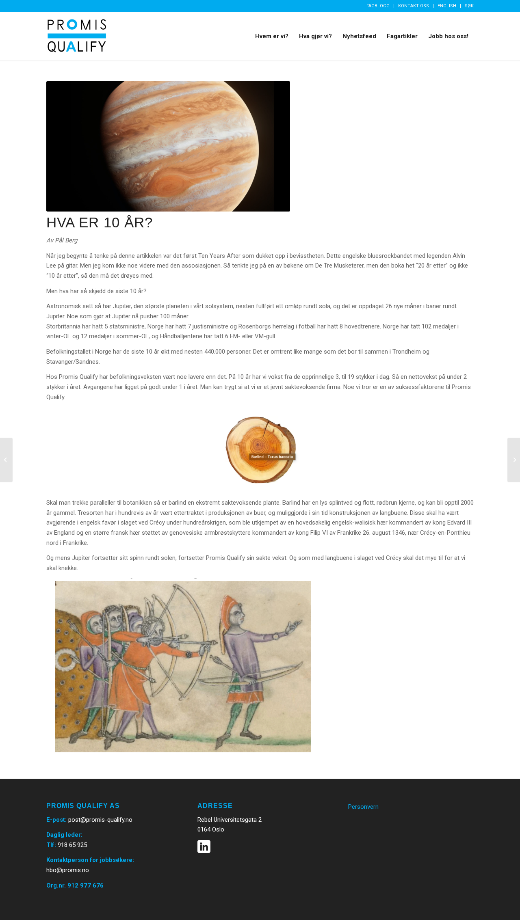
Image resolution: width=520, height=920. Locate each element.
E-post (55, 819)
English (447, 6)
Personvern (363, 806)
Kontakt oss (413, 6)
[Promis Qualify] (76, 36)
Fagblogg (378, 6)
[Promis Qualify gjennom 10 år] (513, 460)
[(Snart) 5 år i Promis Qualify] (6, 460)
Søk (469, 6)
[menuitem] (378, 6)
